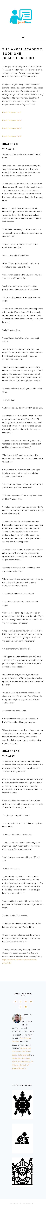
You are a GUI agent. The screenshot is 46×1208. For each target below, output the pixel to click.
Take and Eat (24, 1055)
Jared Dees (23, 16)
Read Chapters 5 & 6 (11, 128)
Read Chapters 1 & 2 (11, 112)
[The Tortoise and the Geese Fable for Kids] (22, 1117)
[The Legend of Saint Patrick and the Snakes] (22, 1184)
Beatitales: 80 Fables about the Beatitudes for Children (22, 1061)
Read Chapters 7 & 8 (11, 136)
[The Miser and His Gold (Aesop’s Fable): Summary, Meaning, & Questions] (22, 1150)
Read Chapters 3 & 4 (11, 120)
